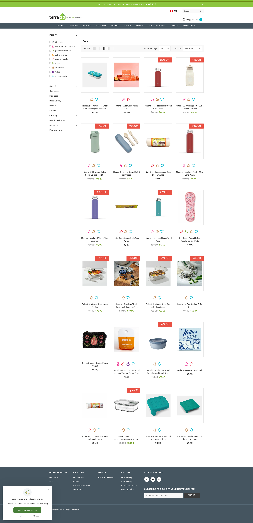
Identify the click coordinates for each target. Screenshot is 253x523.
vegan (57, 72)
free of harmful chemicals (65, 47)
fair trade (59, 42)
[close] (202, 4)
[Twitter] (152, 479)
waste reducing (61, 76)
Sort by (178, 49)
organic (58, 63)
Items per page (150, 49)
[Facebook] (146, 479)
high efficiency (61, 55)
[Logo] (65, 17)
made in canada (61, 59)
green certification (63, 51)
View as (87, 49)
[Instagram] (159, 479)
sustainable (59, 68)
